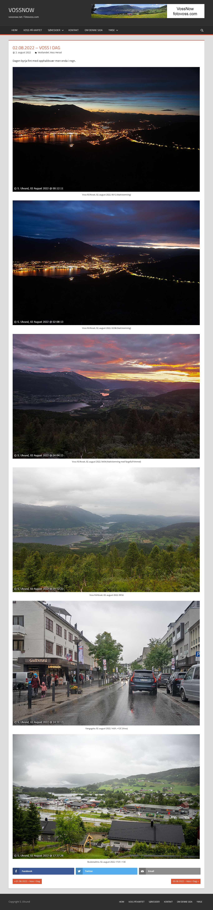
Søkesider (54, 30)
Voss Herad (56, 52)
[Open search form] (202, 30)
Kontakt (73, 30)
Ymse (112, 30)
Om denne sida (94, 30)
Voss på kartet (32, 30)
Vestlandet (43, 52)
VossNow (21, 10)
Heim (14, 30)
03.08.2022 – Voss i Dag (185, 882)
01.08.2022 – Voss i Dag (28, 882)
